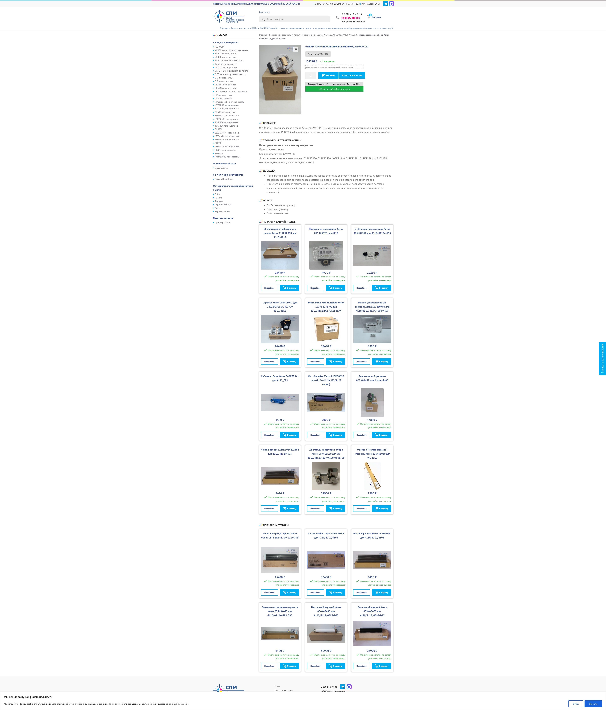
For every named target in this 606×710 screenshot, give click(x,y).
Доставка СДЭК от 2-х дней (336, 88)
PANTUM (219, 153)
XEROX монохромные (225, 57)
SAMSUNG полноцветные (227, 115)
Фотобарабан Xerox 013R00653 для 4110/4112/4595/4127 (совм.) (326, 380)
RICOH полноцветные (225, 149)
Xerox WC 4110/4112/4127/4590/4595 (336, 34)
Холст (217, 208)
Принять (593, 703)
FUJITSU (219, 129)
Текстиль (219, 201)
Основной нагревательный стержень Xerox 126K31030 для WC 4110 (372, 453)
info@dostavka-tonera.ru (354, 21)
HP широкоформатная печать (229, 101)
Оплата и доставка (333, 3)
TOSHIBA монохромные (226, 122)
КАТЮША (219, 46)
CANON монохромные (226, 64)
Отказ (576, 703)
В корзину (330, 75)
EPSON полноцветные (225, 88)
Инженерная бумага (224, 163)
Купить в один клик (352, 75)
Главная (263, 34)
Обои (217, 194)
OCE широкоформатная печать (230, 74)
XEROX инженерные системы (229, 60)
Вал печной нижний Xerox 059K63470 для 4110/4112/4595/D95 (372, 611)
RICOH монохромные (225, 84)
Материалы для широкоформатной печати (233, 188)
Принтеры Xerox (223, 222)
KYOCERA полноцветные (227, 105)
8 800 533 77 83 (352, 14)
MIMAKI (218, 143)
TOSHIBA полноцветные (226, 125)
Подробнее (269, 288)
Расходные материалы (225, 42)
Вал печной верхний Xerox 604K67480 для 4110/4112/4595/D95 (326, 611)
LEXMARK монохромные (227, 132)
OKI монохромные (224, 81)
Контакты (367, 3)
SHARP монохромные (225, 112)
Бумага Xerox (221, 167)
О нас (318, 3)
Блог (377, 3)
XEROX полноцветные (225, 53)
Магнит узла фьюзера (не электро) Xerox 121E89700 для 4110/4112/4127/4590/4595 (372, 306)
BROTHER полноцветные (227, 146)
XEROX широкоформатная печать (231, 50)
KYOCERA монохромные (227, 108)
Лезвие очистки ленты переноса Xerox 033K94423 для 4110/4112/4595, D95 (280, 611)
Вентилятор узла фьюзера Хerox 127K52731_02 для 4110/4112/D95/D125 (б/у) (326, 306)
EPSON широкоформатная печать (231, 91)
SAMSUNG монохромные (227, 119)
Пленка (218, 197)
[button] (295, 49)
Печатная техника (223, 218)
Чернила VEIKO (222, 211)
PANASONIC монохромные (228, 156)
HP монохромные (223, 98)
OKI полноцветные (224, 77)
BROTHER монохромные (227, 139)
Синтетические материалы (228, 174)
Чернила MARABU (223, 204)
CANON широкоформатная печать (231, 70)
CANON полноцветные (226, 67)
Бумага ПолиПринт (224, 179)
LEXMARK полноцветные (227, 136)
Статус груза (353, 3)
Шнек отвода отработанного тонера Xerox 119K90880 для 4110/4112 (279, 233)
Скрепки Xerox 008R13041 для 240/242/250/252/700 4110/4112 (280, 306)
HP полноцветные (223, 94)
